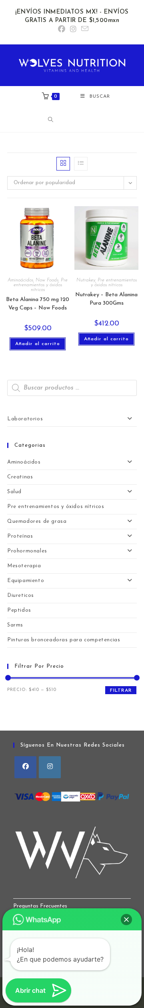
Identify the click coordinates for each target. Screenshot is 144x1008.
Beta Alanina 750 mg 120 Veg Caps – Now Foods (37, 304)
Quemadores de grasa (36, 521)
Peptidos (19, 610)
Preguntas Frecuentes (40, 906)
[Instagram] (50, 767)
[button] (126, 919)
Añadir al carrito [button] (37, 343)
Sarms (15, 625)
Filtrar (121, 690)
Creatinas (20, 477)
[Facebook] (25, 767)
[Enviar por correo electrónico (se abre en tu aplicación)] (83, 29)
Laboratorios (25, 419)
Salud (14, 491)
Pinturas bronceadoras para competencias (63, 640)
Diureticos (20, 595)
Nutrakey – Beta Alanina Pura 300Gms (106, 299)
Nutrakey (85, 280)
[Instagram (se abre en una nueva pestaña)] (73, 30)
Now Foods (47, 280)
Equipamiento (25, 580)
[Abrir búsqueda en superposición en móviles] (74, 119)
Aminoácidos (20, 280)
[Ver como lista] (81, 164)
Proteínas (20, 536)
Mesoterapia (24, 565)
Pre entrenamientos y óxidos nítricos (41, 285)
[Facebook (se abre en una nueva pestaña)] (62, 30)
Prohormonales (27, 551)
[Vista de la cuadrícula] (63, 164)
